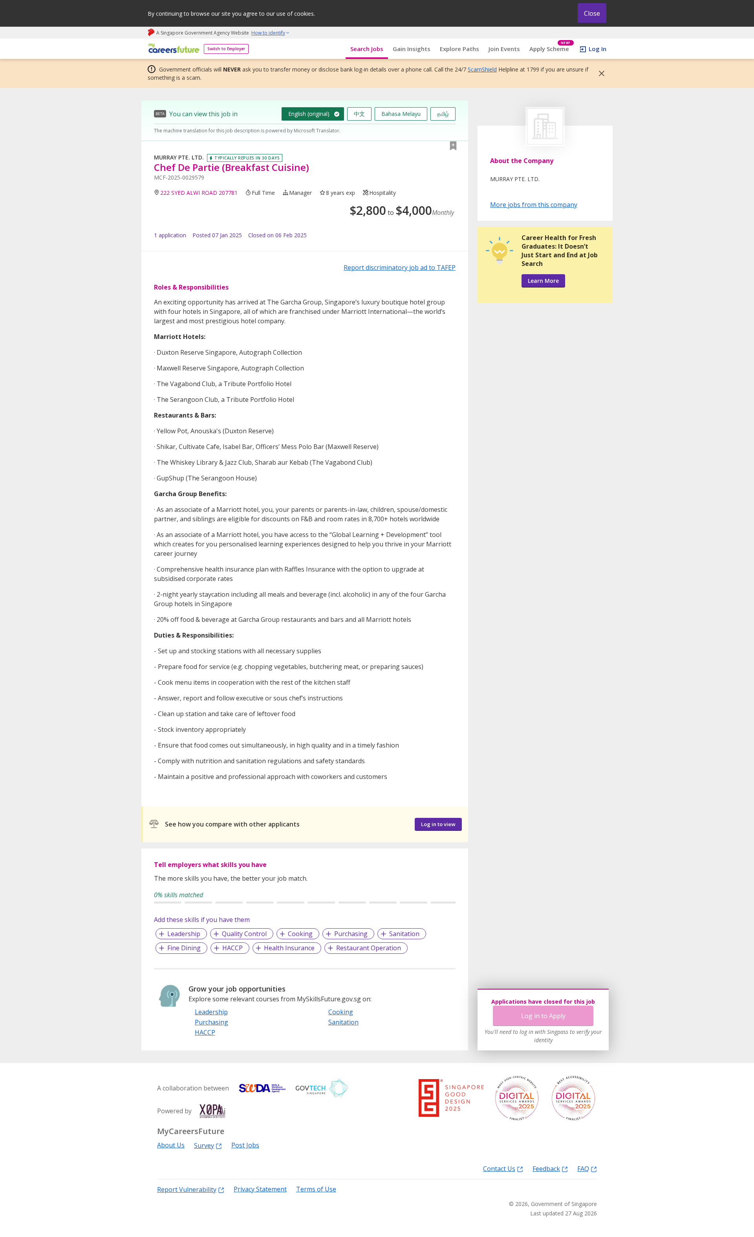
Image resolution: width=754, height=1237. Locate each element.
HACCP (232, 948)
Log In (597, 49)
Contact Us (499, 1168)
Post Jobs (245, 1145)
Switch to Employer (226, 48)
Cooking (300, 933)
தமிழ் (443, 113)
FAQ (583, 1168)
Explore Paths (459, 49)
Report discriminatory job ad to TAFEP (400, 267)
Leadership (183, 933)
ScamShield (482, 69)
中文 (359, 113)
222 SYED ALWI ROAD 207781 (199, 192)
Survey (204, 1145)
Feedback (546, 1168)
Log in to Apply (543, 1016)
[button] (599, 73)
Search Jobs (366, 49)
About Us (171, 1145)
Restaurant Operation (368, 948)
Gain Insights (411, 49)
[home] (173, 49)
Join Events (504, 49)
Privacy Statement (260, 1189)
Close (592, 13)
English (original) (308, 113)
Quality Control (244, 933)
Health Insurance (289, 948)
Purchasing (351, 933)
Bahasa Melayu (401, 113)
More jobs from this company (533, 204)
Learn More (543, 280)
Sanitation (404, 933)
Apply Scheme (550, 49)
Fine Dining (184, 948)
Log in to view (438, 824)
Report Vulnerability (186, 1189)
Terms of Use (316, 1189)
